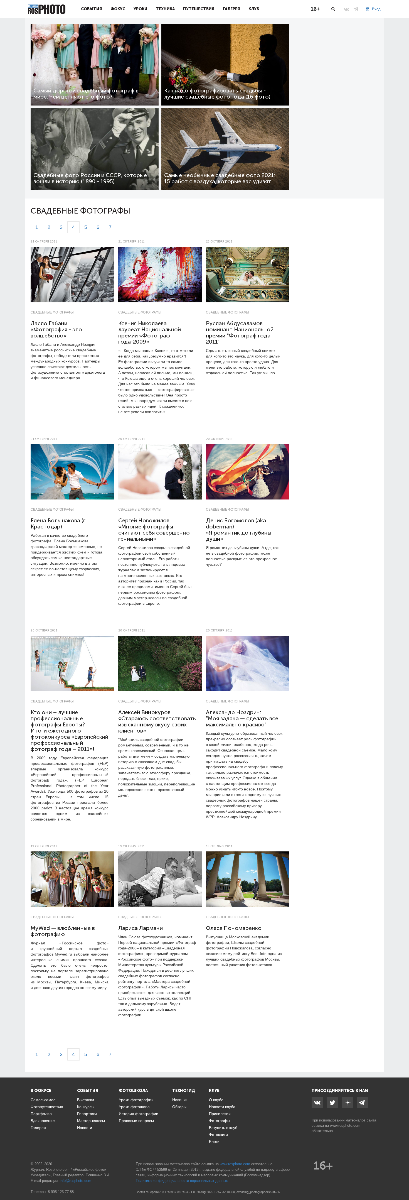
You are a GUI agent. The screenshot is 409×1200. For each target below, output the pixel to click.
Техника (165, 9)
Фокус (117, 9)
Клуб (253, 9)
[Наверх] (402, 1181)
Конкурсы (85, 1107)
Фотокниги (218, 1134)
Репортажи (87, 1113)
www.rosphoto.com (345, 1125)
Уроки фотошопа (134, 1107)
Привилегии (220, 1113)
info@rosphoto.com (75, 1181)
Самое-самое (43, 1100)
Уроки (140, 9)
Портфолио (41, 1113)
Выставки (85, 1100)
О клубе (216, 1100)
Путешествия (199, 9)
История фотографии (138, 1113)
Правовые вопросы (136, 1120)
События (91, 9)
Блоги (214, 1141)
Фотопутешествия (47, 1107)
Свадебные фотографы (52, 312)
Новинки (180, 1100)
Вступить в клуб (223, 1127)
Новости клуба (222, 1107)
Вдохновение (43, 1120)
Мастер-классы (91, 1120)
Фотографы (219, 1120)
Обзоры (179, 1107)
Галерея (231, 9)
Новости (84, 1127)
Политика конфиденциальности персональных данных (182, 1181)
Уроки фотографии (136, 1100)
